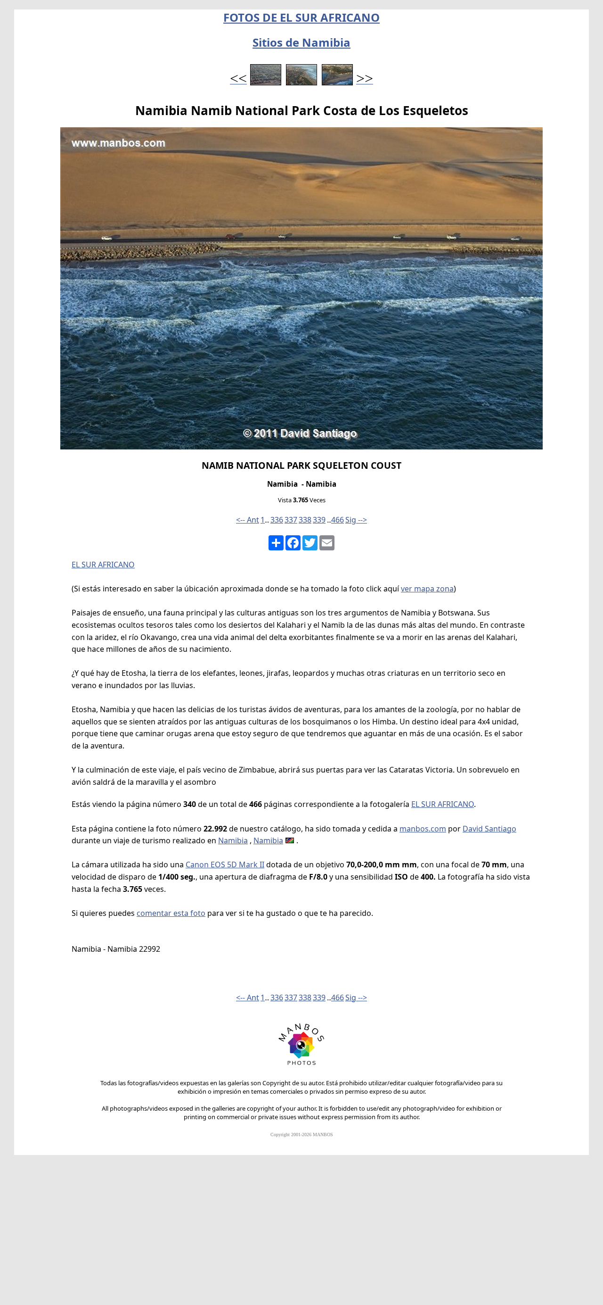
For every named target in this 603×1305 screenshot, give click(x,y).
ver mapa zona (427, 588)
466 (337, 520)
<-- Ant (247, 520)
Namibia (233, 840)
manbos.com (422, 828)
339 (319, 520)
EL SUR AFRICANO (103, 564)
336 (276, 520)
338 (305, 520)
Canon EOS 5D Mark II (225, 864)
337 (291, 520)
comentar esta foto (171, 913)
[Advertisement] (301, 1234)
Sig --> (356, 520)
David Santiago (489, 828)
